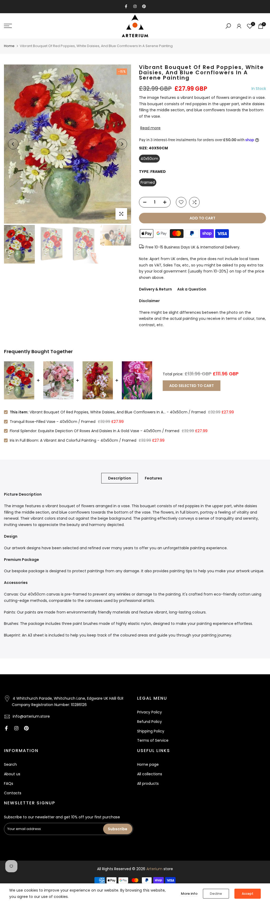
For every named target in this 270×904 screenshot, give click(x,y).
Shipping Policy (150, 731)
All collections (149, 774)
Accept (247, 893)
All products (148, 783)
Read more (150, 128)
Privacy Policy (149, 712)
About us (12, 774)
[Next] (122, 144)
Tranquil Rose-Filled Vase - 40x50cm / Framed (52, 421)
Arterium (154, 868)
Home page (148, 764)
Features (153, 478)
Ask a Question (191, 289)
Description (119, 478)
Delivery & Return (155, 289)
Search (10, 764)
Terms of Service (152, 740)
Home (9, 45)
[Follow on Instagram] (135, 6)
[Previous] (13, 144)
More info (189, 893)
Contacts (12, 793)
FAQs (8, 783)
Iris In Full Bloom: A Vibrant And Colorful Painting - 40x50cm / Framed (73, 440)
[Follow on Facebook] (126, 6)
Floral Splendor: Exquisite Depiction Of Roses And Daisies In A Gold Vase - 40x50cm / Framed (94, 430)
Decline (216, 893)
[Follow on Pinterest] (144, 6)
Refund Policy (149, 721)
